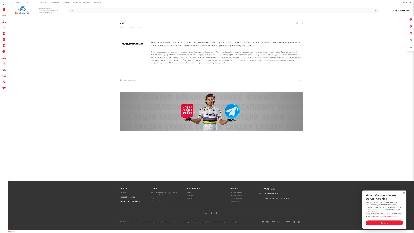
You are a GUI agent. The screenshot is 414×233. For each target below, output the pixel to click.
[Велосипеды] (4, 16)
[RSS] (297, 23)
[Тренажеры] (4, 46)
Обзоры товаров (127, 197)
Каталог (123, 188)
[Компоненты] (4, 76)
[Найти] (375, 10)
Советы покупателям (130, 201)
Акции (123, 193)
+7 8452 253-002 (402, 11)
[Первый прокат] (4, 70)
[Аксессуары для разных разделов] (4, 88)
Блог (189, 193)
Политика (190, 196)
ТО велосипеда (156, 201)
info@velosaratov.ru (270, 193)
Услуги (154, 188)
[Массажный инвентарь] (4, 82)
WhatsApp (216, 213)
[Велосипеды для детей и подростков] (4, 22)
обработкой (372, 214)
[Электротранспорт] (4, 10)
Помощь (234, 188)
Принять (384, 223)
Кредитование (156, 198)
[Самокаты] (4, 58)
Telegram (211, 213)
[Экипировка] (4, 40)
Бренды (190, 199)
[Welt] (132, 44)
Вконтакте (205, 213)
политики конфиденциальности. (384, 216)
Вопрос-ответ (235, 202)
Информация (193, 188)
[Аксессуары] (4, 28)
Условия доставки (236, 196)
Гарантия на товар (237, 199)
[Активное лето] (4, 52)
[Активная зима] (4, 64)
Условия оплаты (236, 193)
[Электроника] (4, 34)
